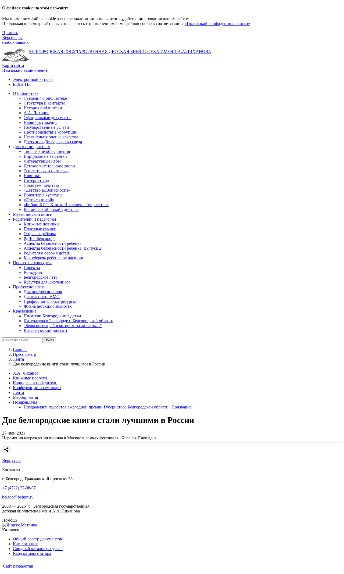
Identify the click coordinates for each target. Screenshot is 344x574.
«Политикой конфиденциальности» (217, 23)
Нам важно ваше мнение (25, 70)
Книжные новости (30, 378)
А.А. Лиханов (26, 373)
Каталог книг (25, 543)
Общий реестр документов (37, 539)
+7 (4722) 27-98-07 (19, 488)
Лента (18, 359)
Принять (10, 32)
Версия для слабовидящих (15, 40)
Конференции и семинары (37, 387)
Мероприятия (25, 397)
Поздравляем (25, 402)
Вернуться (11, 460)
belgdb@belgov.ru (18, 497)
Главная (20, 349)
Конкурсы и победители (35, 383)
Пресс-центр (24, 354)
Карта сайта (13, 65)
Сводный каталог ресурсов (38, 548)
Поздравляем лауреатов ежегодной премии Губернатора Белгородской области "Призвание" (109, 407)
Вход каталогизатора (32, 553)
